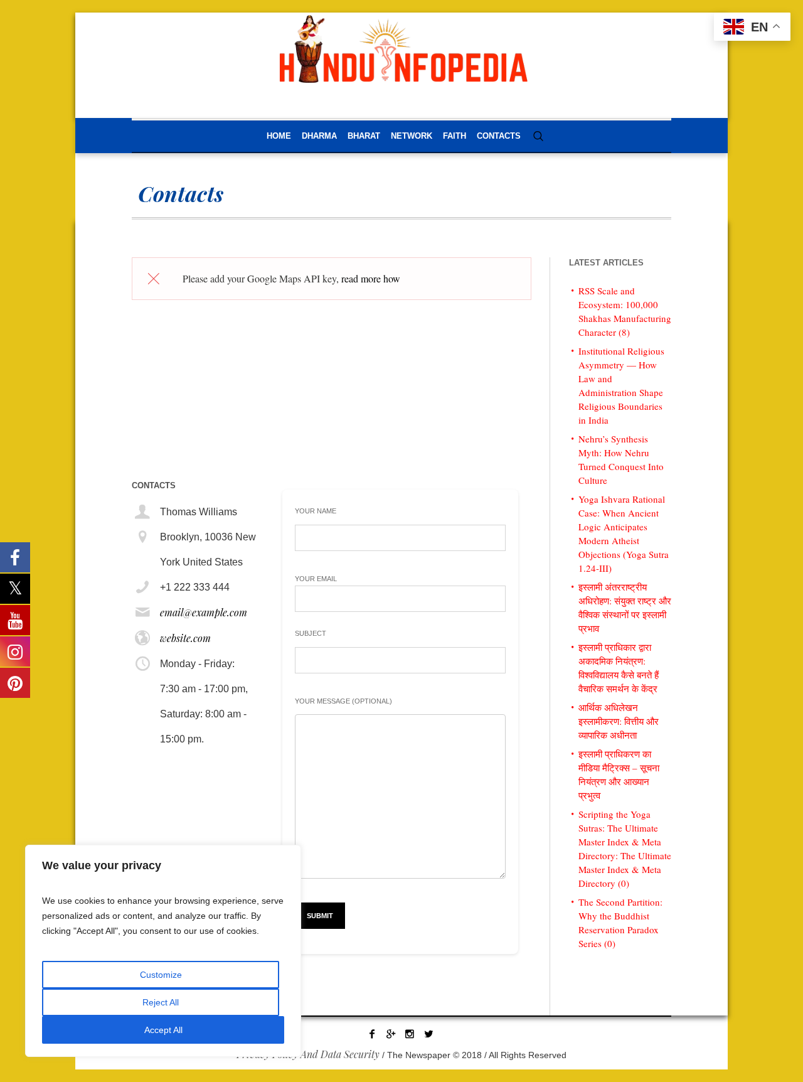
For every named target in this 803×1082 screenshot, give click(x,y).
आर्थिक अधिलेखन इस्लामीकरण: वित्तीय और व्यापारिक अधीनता (618, 721)
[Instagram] (409, 1033)
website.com (185, 638)
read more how (370, 278)
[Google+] (390, 1033)
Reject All (160, 1002)
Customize (161, 975)
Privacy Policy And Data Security (308, 1054)
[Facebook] (372, 1033)
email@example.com (203, 612)
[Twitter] (428, 1033)
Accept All (163, 1030)
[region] (163, 951)
